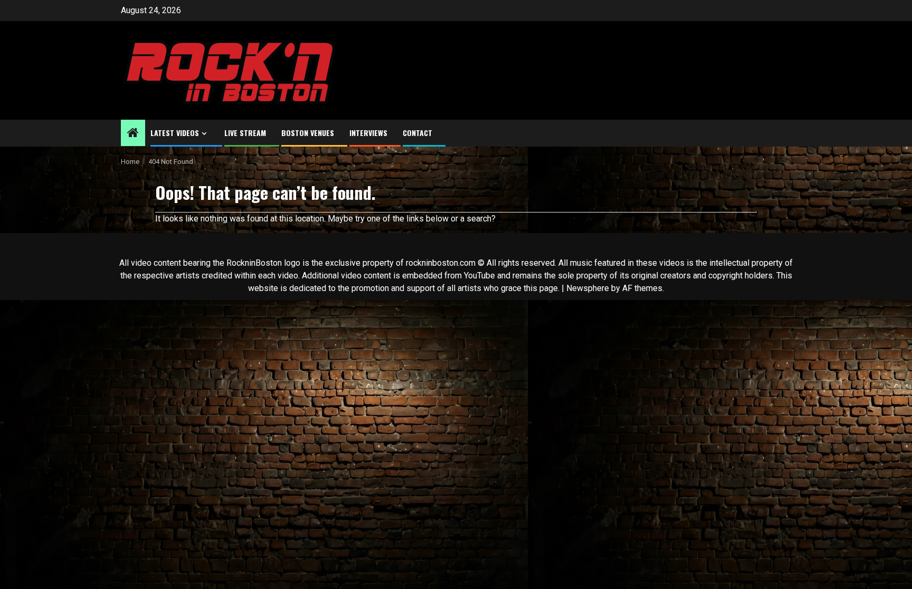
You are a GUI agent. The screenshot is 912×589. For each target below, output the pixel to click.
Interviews (368, 132)
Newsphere (587, 288)
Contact (417, 132)
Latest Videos (174, 132)
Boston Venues (307, 132)
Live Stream (245, 132)
